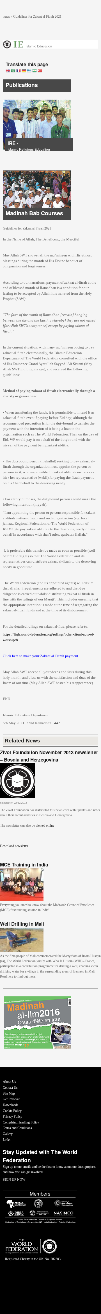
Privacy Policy (12, 1116)
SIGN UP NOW (14, 1180)
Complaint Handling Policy (21, 1122)
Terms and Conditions (17, 1128)
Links (6, 1140)
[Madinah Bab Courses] (37, 219)
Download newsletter (14, 846)
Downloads (10, 1105)
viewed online (45, 825)
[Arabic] (13, 71)
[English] (8, 71)
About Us (9, 1082)
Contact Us (10, 1088)
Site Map (9, 1093)
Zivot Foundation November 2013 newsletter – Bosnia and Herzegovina (49, 756)
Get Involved (11, 1099)
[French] (18, 71)
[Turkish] (40, 71)
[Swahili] (34, 71)
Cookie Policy (12, 1111)
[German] (24, 71)
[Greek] (29, 71)
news (6, 17)
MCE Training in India (24, 864)
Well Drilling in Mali (22, 923)
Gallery (8, 1134)
